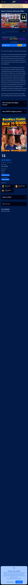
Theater (23, 31)
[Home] (14, 2)
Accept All (19, 582)
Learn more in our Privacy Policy (14, 578)
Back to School (5, 179)
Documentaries (5, 175)
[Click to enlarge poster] (14, 134)
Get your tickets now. (18, 6)
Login (26, 1)
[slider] (1, 160)
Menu (5, 1)
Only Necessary (10, 582)
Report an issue (6, 203)
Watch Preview (15, 20)
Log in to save (4, 31)
